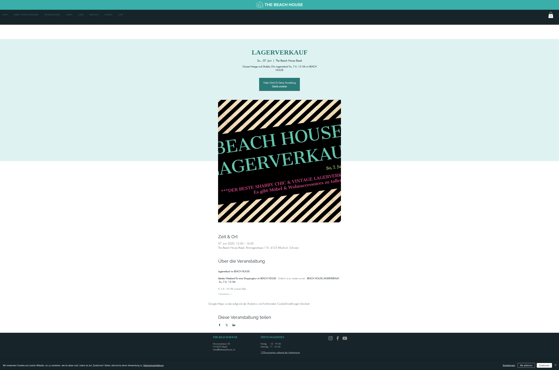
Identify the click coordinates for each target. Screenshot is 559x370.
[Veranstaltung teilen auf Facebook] (219, 325)
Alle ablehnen (526, 365)
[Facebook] (337, 338)
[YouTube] (345, 338)
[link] (550, 15)
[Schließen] (555, 365)
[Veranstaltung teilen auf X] (226, 325)
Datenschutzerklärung (153, 365)
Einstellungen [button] (509, 365)
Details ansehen (279, 86)
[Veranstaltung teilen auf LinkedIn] (233, 325)
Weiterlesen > (225, 294)
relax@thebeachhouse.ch (224, 349)
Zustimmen (544, 365)
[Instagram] (330, 338)
